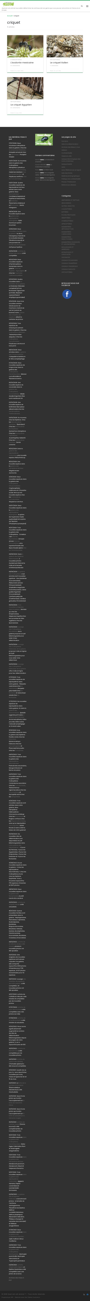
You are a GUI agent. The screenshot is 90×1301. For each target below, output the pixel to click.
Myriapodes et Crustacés (67, 253)
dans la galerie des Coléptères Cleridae (17, 1234)
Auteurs (64, 150)
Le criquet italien (59, 62)
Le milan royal (48, 170)
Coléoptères (67, 209)
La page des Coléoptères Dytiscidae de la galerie (17, 666)
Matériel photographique (71, 176)
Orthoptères (67, 272)
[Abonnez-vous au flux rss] (84, 1294)
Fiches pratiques (69, 215)
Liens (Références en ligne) (71, 170)
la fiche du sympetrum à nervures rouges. (16, 1116)
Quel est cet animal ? (17, 1294)
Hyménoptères (67, 221)
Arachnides (66, 203)
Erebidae (14, 201)
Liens (63, 167)
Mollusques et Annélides (68, 248)
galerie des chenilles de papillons (16, 315)
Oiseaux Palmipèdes (69, 263)
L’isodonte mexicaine (22, 62)
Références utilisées (69, 185)
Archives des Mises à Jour (71, 147)
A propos (65, 141)
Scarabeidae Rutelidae (17, 150)
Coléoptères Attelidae (17, 332)
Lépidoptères (67, 224)
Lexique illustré (67, 164)
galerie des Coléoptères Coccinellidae (14, 391)
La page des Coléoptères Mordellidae (16, 629)
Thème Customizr (34, 1297)
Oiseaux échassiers (70, 260)
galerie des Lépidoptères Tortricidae (13, 453)
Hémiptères (66, 218)
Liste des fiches (67, 173)
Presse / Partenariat (69, 182)
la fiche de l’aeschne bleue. (16, 1103)
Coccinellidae (14, 792)
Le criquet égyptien (21, 104)
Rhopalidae (19, 816)
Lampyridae (15, 797)
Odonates (66, 257)
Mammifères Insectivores (67, 238)
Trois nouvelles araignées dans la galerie (16, 607)
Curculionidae (20, 785)
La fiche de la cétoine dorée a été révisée (17, 944)
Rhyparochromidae (18, 821)
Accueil (9, 16)
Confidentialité (67, 153)
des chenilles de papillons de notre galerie (17, 981)
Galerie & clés (67, 156)
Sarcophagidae (14, 746)
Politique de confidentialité (71, 179)
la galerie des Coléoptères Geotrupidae (14, 1252)
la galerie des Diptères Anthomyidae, (16, 556)
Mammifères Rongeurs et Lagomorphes (71, 243)
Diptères (65, 212)
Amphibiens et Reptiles (70, 200)
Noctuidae (14, 205)
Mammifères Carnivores (66, 233)
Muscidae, (12, 739)
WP (12, 1297)
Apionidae (15, 154)
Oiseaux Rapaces (68, 269)
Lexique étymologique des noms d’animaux (71, 160)
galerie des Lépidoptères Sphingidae (14, 218)
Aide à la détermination (70, 144)
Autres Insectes (68, 206)
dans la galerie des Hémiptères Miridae (17, 1159)
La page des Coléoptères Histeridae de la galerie (17, 646)
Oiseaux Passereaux (70, 266)
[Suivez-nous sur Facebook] (87, 1294)
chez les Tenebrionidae (17, 170)
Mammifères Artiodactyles (68, 228)
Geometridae (14, 194)
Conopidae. (19, 750)
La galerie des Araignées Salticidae (16, 1196)
